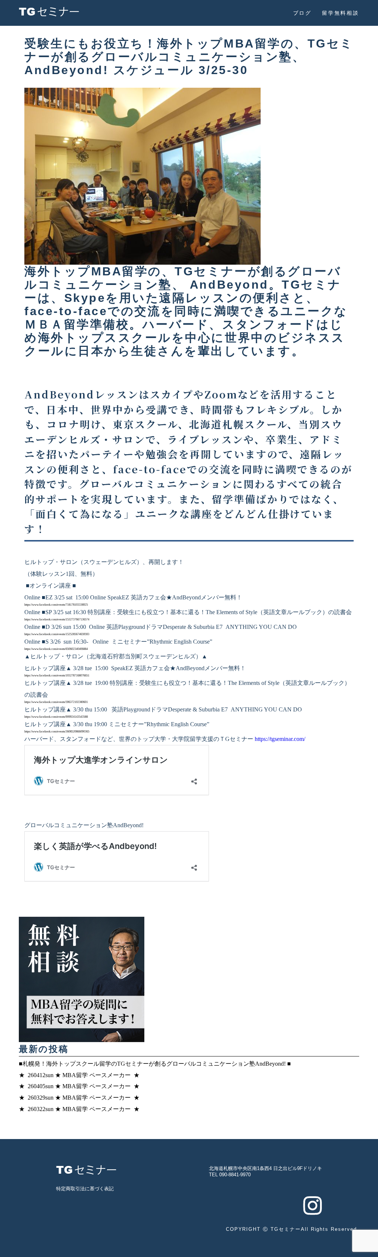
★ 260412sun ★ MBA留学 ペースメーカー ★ (79, 1075)
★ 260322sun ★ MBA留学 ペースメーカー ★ (79, 1109)
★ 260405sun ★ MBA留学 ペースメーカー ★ (79, 1086)
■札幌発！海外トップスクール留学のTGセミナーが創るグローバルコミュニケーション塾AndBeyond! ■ (155, 1064)
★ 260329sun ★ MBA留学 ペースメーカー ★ (79, 1097)
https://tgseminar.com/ (280, 739)
